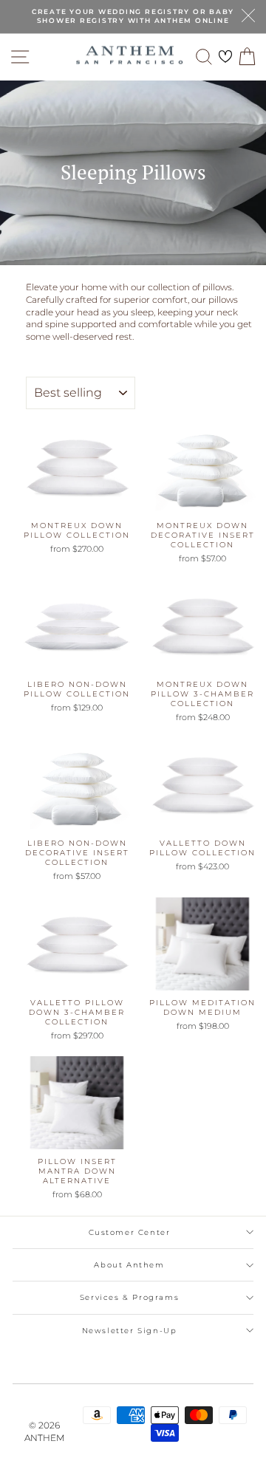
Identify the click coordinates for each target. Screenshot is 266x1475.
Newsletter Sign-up (129, 1331)
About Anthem (129, 1265)
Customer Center (130, 1232)
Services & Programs (129, 1297)
